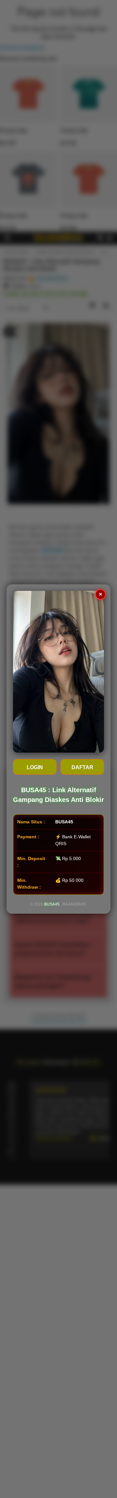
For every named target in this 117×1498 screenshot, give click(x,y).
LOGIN (35, 767)
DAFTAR (82, 767)
